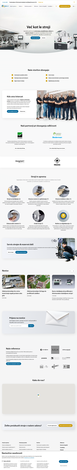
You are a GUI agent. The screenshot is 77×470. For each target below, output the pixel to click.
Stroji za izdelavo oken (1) (7, 449)
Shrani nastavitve (63, 465)
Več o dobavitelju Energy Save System (57, 148)
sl (73, 6)
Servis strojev (11, 252)
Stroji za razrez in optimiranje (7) (8, 447)
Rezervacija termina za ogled (65, 425)
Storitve (20, 6)
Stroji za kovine (22, 447)
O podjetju (50, 6)
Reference (36, 6)
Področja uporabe (28, 6)
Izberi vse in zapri (63, 461)
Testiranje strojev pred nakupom (43, 447)
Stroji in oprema (13, 6)
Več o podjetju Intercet (12, 111)
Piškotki (62, 449)
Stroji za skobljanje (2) (6, 445)
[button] (70, 271)
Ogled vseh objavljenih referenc (13, 363)
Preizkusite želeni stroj (64, 6)
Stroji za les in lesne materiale (25, 445)
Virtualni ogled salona (52, 425)
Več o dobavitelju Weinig (20, 148)
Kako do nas (22, 111)
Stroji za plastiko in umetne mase (25, 449)
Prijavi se (31, 325)
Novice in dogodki (43, 6)
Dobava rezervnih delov (21, 252)
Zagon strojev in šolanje (41, 449)
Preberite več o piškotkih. (29, 457)
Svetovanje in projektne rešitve (43, 445)
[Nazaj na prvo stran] (5, 6)
